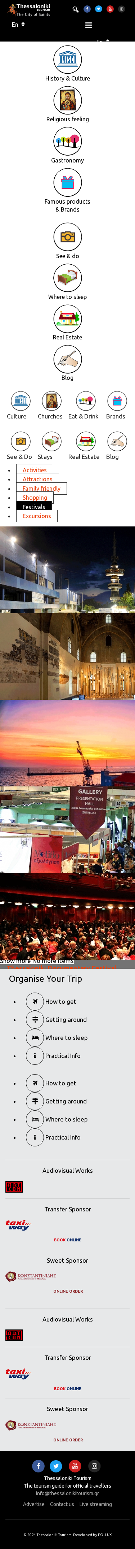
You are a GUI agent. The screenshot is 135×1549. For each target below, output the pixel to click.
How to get (60, 1001)
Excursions (37, 516)
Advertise (34, 1504)
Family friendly (41, 488)
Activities (35, 470)
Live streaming (96, 1504)
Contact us (62, 1504)
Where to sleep (66, 1037)
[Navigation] (88, 27)
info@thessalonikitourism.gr (67, 1493)
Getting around (65, 1019)
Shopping (35, 497)
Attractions (38, 479)
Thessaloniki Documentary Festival (61, 968)
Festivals (34, 507)
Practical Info (62, 1055)
